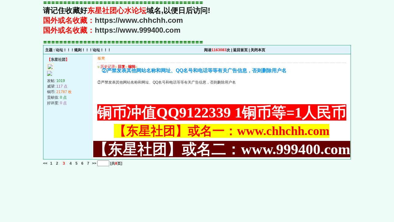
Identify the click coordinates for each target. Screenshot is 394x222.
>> (93, 163)
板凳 (101, 58)
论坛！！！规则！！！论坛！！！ (83, 50)
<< (45, 163)
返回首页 (240, 50)
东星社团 (58, 59)
